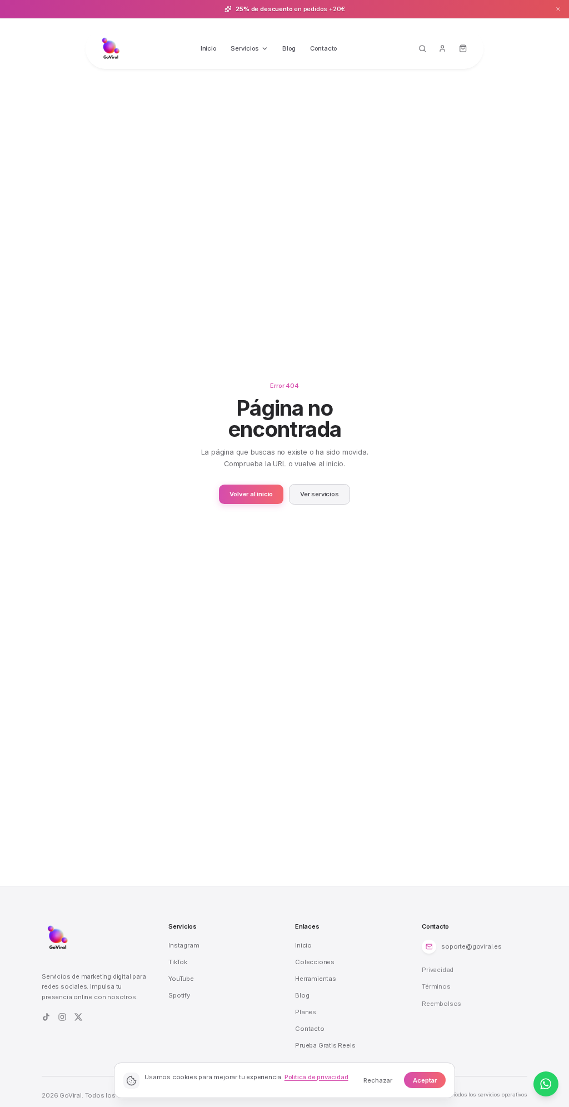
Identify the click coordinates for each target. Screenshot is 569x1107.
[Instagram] (62, 1017)
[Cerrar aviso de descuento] (558, 9)
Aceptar (425, 1080)
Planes (305, 1012)
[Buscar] (422, 48)
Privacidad (437, 970)
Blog (289, 48)
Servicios (245, 48)
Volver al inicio (251, 494)
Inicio (209, 48)
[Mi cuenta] (442, 48)
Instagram (183, 945)
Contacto (323, 48)
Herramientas (315, 979)
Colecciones (315, 962)
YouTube (181, 979)
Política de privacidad (316, 1077)
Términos (436, 986)
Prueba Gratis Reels (325, 1045)
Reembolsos (441, 1004)
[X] (78, 1017)
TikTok (177, 962)
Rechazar (377, 1080)
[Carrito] (463, 48)
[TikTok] (46, 1017)
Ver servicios (319, 494)
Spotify (179, 995)
